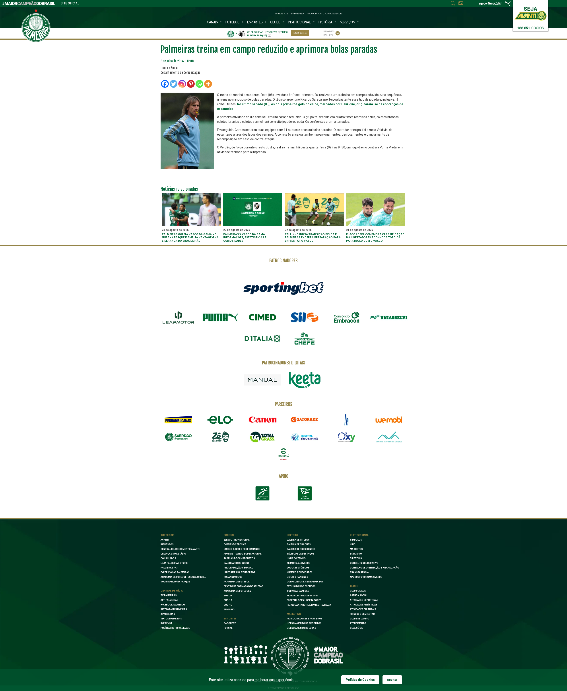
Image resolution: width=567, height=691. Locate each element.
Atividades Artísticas (363, 604)
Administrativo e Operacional (242, 554)
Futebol (232, 22)
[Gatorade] (304, 419)
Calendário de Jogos (237, 563)
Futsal (228, 628)
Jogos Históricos (298, 567)
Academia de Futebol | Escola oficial (183, 577)
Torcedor (167, 535)
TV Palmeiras (169, 595)
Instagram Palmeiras (174, 609)
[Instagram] (182, 84)
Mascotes (356, 549)
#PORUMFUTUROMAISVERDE (366, 577)
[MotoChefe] (304, 338)
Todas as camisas (298, 591)
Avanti (165, 540)
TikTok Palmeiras (171, 618)
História (325, 22)
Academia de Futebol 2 (237, 591)
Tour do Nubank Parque (175, 581)
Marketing (294, 614)
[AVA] (388, 436)
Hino (352, 544)
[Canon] (262, 419)
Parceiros (281, 13)
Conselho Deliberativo (364, 563)
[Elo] (220, 419)
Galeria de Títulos (298, 540)
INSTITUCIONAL (299, 22)
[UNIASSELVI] (389, 317)
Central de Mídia (172, 590)
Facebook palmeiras (173, 604)
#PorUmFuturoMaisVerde (324, 13)
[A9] (346, 419)
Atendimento (358, 623)
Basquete (230, 623)
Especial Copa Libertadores (304, 600)
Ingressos (300, 33)
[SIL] (304, 317)
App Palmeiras (169, 600)
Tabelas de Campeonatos (239, 558)
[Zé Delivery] (220, 436)
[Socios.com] (178, 436)
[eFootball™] (283, 454)
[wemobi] (388, 419)
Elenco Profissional (236, 540)
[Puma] (220, 317)
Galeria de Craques (299, 544)
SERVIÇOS (347, 22)
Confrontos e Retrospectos (305, 581)
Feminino (229, 609)
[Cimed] (262, 317)
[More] (208, 84)
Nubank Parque (233, 577)
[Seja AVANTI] (530, 12)
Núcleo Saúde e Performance (242, 549)
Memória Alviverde (298, 563)
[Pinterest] (191, 84)
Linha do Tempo (296, 558)
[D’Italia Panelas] (262, 338)
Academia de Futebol (236, 581)
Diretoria (356, 558)
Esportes (254, 22)
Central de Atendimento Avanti (180, 549)
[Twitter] (173, 84)
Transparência (359, 572)
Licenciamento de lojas (301, 628)
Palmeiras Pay (169, 567)
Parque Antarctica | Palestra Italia (309, 605)
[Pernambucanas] (178, 419)
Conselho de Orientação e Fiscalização (374, 567)
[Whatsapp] (199, 84)
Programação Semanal (238, 567)
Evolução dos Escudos (301, 586)
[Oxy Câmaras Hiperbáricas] (346, 436)
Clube (275, 22)
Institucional (359, 535)
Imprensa (297, 13)
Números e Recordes (300, 572)
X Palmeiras (168, 614)
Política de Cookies (360, 679)
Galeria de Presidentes (301, 549)
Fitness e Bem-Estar (362, 614)
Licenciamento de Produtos (304, 623)
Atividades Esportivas (364, 600)
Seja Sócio (356, 628)
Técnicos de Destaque (300, 554)
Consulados (168, 558)
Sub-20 (228, 595)
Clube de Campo (359, 618)
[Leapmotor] (178, 317)
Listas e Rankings (297, 577)
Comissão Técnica (235, 544)
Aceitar (392, 679)
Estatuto (356, 554)
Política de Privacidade (175, 628)
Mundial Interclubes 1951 (302, 595)
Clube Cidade (358, 591)
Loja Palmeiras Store (174, 563)
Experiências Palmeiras (175, 572)
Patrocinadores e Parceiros (304, 618)
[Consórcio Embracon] (346, 317)
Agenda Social (359, 595)
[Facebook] (165, 84)
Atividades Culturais (363, 609)
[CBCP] (304, 493)
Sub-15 (228, 605)
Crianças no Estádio (173, 554)
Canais (212, 22)
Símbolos (356, 540)
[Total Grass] (262, 436)
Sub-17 (228, 600)
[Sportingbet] (283, 288)
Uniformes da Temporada (239, 572)
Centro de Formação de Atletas (243, 586)
